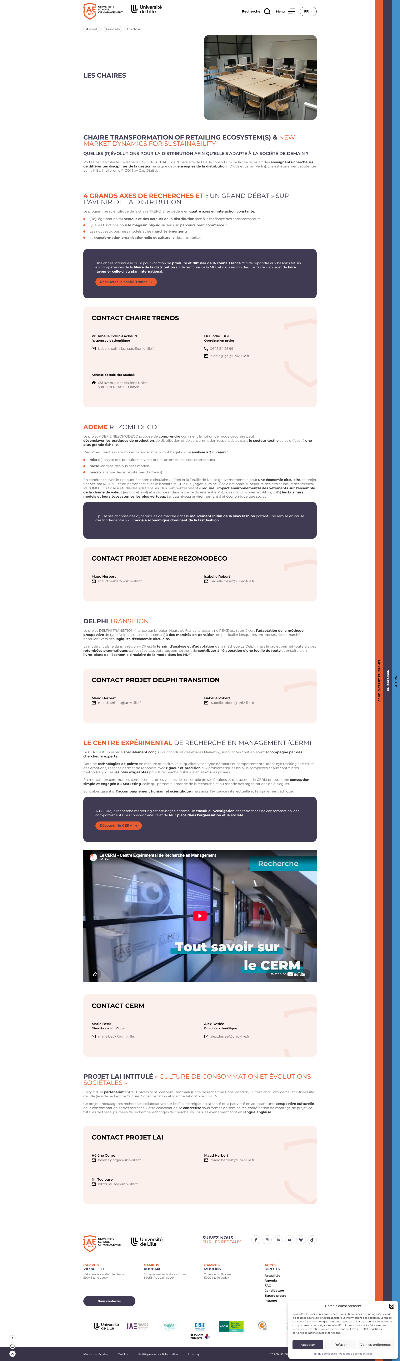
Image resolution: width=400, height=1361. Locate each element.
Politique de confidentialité (355, 1353)
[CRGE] (200, 1326)
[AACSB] (231, 1326)
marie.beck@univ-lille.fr (117, 1036)
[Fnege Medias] (169, 1326)
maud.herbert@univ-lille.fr (120, 581)
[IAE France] (138, 1326)
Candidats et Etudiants (379, 680)
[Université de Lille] (106, 1326)
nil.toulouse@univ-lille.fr (118, 1184)
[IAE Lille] (122, 11)
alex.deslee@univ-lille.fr (229, 1036)
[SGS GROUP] (262, 1326)
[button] (392, 1306)
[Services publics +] (200, 1337)
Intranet (271, 1300)
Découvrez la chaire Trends (124, 282)
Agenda (271, 1280)
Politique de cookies (324, 1353)
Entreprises (387, 680)
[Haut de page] (12, 1354)
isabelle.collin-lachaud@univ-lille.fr (126, 349)
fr (307, 11)
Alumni (395, 680)
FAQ (268, 1285)
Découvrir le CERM (116, 826)
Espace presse (275, 1295)
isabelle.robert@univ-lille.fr (232, 581)
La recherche (113, 29)
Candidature (274, 1290)
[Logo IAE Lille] (140, 1243)
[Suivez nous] (255, 1239)
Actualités (272, 1275)
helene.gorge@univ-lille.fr (119, 1160)
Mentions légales (95, 1354)
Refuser (341, 1345)
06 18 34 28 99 (221, 349)
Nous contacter (109, 1301)
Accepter (308, 1345)
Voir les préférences (375, 1345)
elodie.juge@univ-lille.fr (229, 356)
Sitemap (194, 1354)
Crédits (123, 1354)
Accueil (93, 29)
